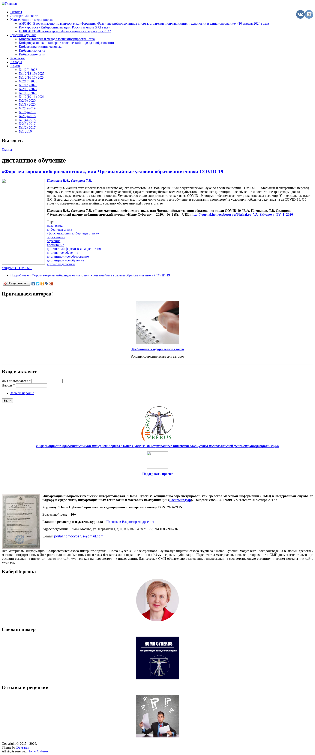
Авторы (16, 62)
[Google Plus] (51, 283)
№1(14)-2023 (28, 85)
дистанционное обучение (65, 260)
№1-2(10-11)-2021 (32, 96)
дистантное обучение (62, 252)
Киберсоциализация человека (40, 46)
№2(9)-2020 (27, 100)
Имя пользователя (16, 381)
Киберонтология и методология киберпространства (57, 39)
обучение (53, 241)
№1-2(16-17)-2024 (32, 77)
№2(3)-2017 (27, 123)
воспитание (55, 245)
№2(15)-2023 (28, 81)
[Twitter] (38, 283)
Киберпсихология (32, 50)
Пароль (8, 385)
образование (56, 237)
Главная (16, 12)
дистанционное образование (68, 256)
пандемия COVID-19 (17, 268)
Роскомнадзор (180, 500)
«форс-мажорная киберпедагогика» (73, 233)
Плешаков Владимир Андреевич (130, 522)
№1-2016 (25, 131)
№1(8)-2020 (27, 104)
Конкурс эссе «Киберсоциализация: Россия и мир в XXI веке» (64, 27)
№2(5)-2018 (27, 116)
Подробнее (90, 275)
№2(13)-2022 (28, 89)
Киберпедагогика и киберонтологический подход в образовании (66, 43)
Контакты (17, 58)
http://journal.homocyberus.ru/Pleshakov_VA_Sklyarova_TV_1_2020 (242, 214)
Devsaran (22, 747)
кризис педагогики (61, 264)
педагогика (55, 225)
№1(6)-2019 (27, 112)
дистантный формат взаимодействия (74, 249)
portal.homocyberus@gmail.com (78, 536)
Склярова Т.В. (81, 180)
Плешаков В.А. (58, 180)
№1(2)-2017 (27, 127)
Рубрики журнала (23, 35)
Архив (15, 66)
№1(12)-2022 (28, 93)
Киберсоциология (32, 54)
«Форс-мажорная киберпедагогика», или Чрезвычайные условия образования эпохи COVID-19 (112, 171)
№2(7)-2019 (27, 108)
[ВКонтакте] (33, 283)
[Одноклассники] (42, 283)
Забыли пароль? (22, 393)
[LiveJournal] (47, 283)
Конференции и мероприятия (31, 19)
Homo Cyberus (37, 751)
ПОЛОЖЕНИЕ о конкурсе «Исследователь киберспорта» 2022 (65, 31)
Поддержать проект (157, 474)
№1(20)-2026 (28, 70)
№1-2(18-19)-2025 (32, 73)
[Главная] (9, 3)
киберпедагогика (59, 229)
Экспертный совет (24, 16)
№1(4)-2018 (27, 120)
